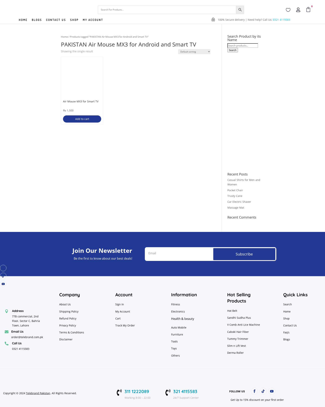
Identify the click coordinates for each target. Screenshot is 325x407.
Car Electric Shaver (239, 202)
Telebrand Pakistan (38, 393)
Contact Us (290, 325)
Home (23, 20)
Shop (74, 20)
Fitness (175, 304)
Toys (174, 348)
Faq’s (286, 332)
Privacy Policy (68, 325)
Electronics (178, 311)
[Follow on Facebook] (3, 268)
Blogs (37, 20)
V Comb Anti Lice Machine (243, 324)
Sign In (119, 304)
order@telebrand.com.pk (27, 337)
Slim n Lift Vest (236, 346)
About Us (65, 304)
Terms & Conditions (71, 332)
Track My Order (125, 325)
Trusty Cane (234, 196)
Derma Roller (235, 352)
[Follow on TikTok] (3, 276)
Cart (118, 318)
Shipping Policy (68, 311)
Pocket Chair (235, 190)
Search (232, 50)
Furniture (177, 334)
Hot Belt (232, 310)
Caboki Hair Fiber (238, 332)
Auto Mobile (178, 327)
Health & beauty (182, 319)
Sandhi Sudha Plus (239, 317)
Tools (174, 341)
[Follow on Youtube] (3, 284)
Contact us (56, 20)
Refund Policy (68, 318)
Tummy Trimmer (237, 339)
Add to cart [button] (82, 119)
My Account (93, 20)
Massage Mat (235, 207)
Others (175, 355)
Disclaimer (66, 339)
